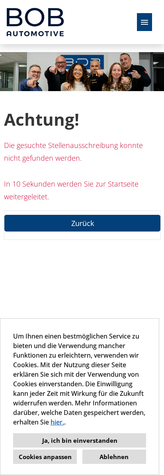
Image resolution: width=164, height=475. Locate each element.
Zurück (82, 223)
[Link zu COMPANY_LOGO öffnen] (35, 22)
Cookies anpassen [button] (45, 457)
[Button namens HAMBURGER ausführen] (144, 22)
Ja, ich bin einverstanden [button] (79, 440)
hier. (57, 422)
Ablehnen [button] (114, 457)
